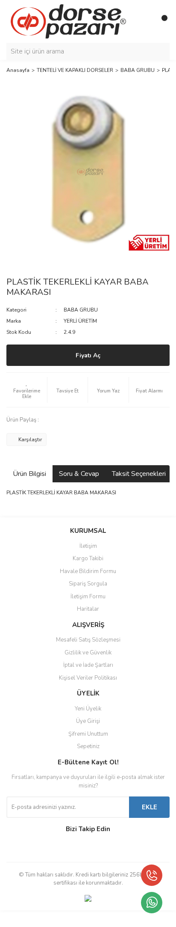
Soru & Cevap (79, 473)
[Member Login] (144, 21)
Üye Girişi (88, 721)
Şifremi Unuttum (88, 734)
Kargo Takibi (88, 558)
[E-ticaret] (87, 918)
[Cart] (161, 21)
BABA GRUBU (81, 309)
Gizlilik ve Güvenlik (88, 653)
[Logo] (68, 21)
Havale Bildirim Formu (88, 571)
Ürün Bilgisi (29, 473)
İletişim (88, 546)
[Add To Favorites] (26, 390)
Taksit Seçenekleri (139, 473)
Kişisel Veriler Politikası (88, 678)
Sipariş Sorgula (88, 584)
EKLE (149, 807)
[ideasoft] (43, 919)
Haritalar (88, 609)
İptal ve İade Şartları (88, 665)
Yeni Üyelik (88, 709)
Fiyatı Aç (88, 355)
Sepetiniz (88, 746)
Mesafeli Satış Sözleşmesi (88, 640)
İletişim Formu (88, 596)
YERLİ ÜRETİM (80, 321)
